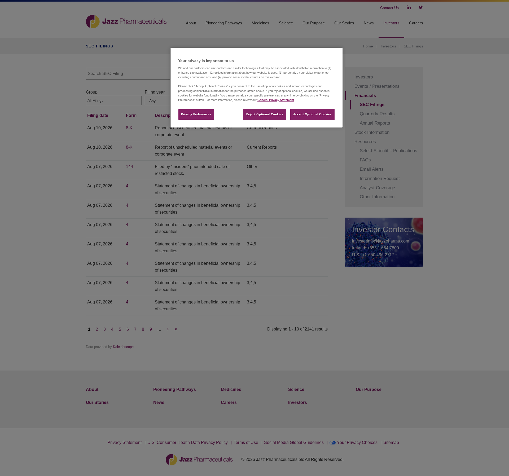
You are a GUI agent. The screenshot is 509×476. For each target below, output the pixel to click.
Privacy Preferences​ (196, 114)
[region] (256, 87)
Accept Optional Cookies (312, 114)
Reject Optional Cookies (264, 114)
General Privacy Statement (275, 100)
